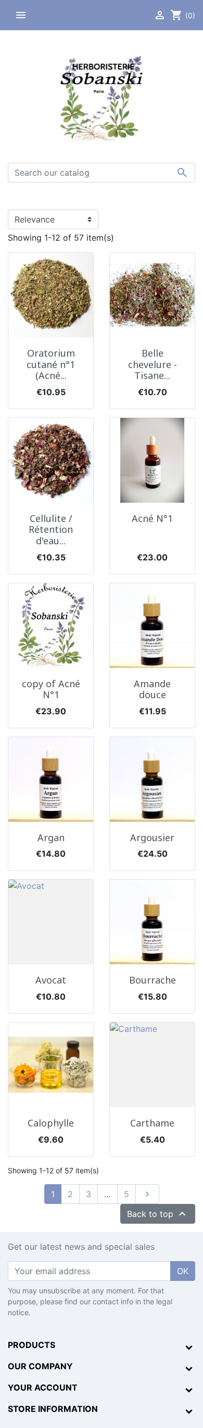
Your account (43, 1387)
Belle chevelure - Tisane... (152, 364)
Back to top (157, 1214)
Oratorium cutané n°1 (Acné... (51, 364)
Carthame (152, 1123)
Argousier (152, 837)
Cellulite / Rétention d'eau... (51, 529)
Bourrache (152, 980)
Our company (40, 1366)
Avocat (50, 980)
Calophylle (51, 1123)
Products (31, 1345)
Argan (51, 837)
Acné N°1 (152, 518)
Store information (53, 1409)
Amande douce (152, 689)
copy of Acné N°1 (51, 689)
